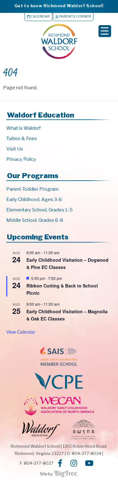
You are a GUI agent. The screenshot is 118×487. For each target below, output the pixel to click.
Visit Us (14, 149)
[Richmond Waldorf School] (59, 59)
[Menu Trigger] (104, 31)
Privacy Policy (21, 159)
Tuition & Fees (21, 138)
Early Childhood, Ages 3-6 (34, 199)
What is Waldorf (23, 128)
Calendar (40, 16)
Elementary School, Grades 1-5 (39, 210)
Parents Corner (74, 16)
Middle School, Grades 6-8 (34, 220)
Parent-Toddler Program (32, 189)
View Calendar (20, 332)
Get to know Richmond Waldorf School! (59, 5)
